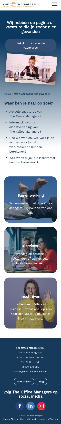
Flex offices (24, 381)
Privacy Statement (12, 419)
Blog (41, 381)
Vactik (34, 419)
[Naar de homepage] (19, 6)
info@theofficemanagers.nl (31, 371)
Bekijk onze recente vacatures (30, 45)
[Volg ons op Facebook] (20, 406)
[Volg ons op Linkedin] (31, 406)
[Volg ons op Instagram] (41, 406)
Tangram (53, 419)
